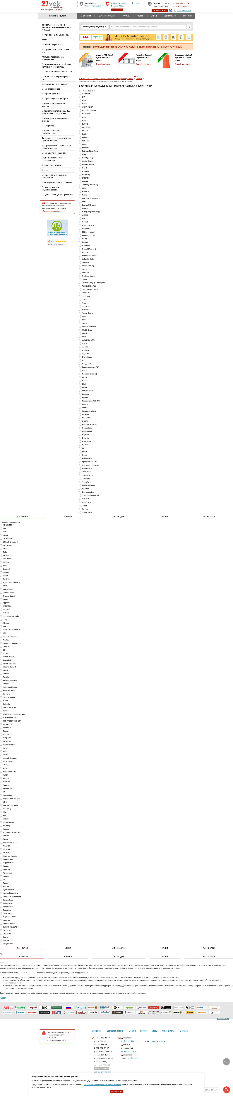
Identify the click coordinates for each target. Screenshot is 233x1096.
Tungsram (86, 306)
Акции (165, 516)
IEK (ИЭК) (86, 175)
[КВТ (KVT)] (117, 1007)
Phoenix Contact (88, 235)
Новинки (68, 516)
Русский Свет (87, 458)
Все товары (22, 516)
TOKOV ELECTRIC (89, 286)
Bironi (84, 104)
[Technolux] (214, 1012)
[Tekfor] (93, 1012)
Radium (85, 242)
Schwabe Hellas (88, 259)
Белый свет (87, 357)
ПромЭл (85, 438)
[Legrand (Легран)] (32, 1007)
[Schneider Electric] (20, 1007)
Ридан (84, 452)
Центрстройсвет (88, 492)
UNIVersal (86, 310)
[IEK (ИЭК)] (44, 1007)
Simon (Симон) (88, 266)
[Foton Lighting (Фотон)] (141, 1007)
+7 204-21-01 (102, 1055)
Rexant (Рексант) (89, 249)
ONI (83, 219)
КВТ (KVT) (86, 377)
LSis (84, 202)
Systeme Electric (88, 276)
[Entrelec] (105, 1012)
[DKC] (153, 1007)
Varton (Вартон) (88, 313)
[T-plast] (214, 1007)
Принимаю (116, 1091)
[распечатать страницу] (226, 1061)
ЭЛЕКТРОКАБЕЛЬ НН (90, 495)
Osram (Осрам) (88, 225)
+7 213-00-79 (102, 1038)
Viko (84, 320)
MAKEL (85, 208)
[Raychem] (32, 1012)
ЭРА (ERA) (86, 502)
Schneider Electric (89, 256)
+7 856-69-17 (102, 1044)
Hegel (84, 168)
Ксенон (85, 404)
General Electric (88, 164)
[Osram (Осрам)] (93, 1007)
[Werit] (178, 1012)
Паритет (85, 435)
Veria (84, 316)
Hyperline (86, 171)
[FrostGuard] (44, 1012)
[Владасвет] (68, 1012)
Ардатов (85, 354)
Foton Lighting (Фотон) (91, 151)
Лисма (84, 408)
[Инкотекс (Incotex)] (56, 1007)
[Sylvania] (202, 1012)
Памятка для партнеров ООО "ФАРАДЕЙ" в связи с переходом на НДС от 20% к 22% (137, 47)
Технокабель (87, 475)
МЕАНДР (85, 414)
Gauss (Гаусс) (87, 161)
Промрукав (86, 441)
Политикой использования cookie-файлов (102, 1085)
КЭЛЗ (84, 384)
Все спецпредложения (52, 211)
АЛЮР (84, 343)
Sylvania (85, 273)
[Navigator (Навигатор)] (190, 1012)
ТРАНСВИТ (86, 472)
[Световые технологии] (165, 1007)
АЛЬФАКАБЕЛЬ (88, 340)
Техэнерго (86, 479)
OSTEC (85, 222)
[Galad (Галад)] (117, 1012)
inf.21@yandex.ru (128, 1051)
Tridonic (85, 303)
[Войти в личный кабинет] (81, 4)
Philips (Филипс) (88, 232)
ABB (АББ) (86, 94)
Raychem (86, 246)
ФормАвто (86, 482)
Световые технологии (91, 465)
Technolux (86, 296)
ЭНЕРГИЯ (86, 499)
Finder (84, 144)
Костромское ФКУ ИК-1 (91, 401)
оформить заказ (117, 10)
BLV (83, 97)
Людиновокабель (89, 411)
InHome (85, 181)
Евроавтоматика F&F (90, 367)
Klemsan (85, 192)
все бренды (223, 1019)
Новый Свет (87, 428)
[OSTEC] (178, 1007)
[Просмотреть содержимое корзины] (107, 4)
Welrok (85, 333)
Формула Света (88, 485)
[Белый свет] (165, 1012)
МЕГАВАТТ (86, 418)
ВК (83, 360)
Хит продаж (118, 516)
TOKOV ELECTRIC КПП (91, 289)
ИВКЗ (84, 371)
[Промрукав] (141, 1012)
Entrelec (85, 141)
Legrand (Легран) (89, 205)
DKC (84, 117)
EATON (85, 124)
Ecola (84, 134)
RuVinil (85, 252)
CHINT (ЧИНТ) (87, 107)
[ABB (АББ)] (8, 1007)
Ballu (84, 100)
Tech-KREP (86, 293)
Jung (84, 188)
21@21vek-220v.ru (129, 1041)
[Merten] (153, 1012)
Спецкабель (87, 468)
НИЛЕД (85, 421)
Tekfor (84, 300)
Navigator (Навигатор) (91, 212)
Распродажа (209, 516)
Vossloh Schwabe (89, 327)
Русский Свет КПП (89, 462)
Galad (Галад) (87, 158)
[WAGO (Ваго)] (129, 1007)
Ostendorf (86, 229)
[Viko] (190, 1007)
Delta (84, 121)
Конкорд (85, 394)
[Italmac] (129, 1012)
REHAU (85, 239)
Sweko (84, 269)
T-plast (84, 279)
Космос (85, 398)
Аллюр (85, 347)
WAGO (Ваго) (87, 330)
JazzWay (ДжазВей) (90, 185)
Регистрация (96, 6)
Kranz (84, 195)
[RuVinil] (56, 1012)
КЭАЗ (84, 381)
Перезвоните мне (160, 10)
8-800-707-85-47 (101, 1048)
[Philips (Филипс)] (81, 1007)
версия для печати (102, 1072)
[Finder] (20, 1012)
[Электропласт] (8, 1012)
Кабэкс (85, 387)
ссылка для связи (157, 1041)
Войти (87, 6)
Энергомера (87, 512)
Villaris (85, 323)
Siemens (85, 262)
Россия (85, 455)
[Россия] (68, 1007)
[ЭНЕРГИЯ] (202, 1007)
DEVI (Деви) (87, 114)
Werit (84, 337)
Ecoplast (85, 137)
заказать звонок (102, 1068)
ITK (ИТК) (85, 178)
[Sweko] (81, 1012)
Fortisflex (86, 148)
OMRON (85, 215)
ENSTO (85, 131)
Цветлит (85, 489)
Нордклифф (87, 431)
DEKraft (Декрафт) (89, 110)
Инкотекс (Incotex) (89, 374)
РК (83, 448)
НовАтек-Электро (89, 425)
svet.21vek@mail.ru (129, 1058)
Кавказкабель (87, 391)
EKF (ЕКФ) (86, 127)
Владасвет (86, 364)
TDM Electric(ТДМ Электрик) (93, 283)
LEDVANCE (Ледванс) (91, 198)
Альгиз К (85, 350)
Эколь (84, 506)
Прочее (85, 445)
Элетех (85, 509)
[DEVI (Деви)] (105, 1007)
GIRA (84, 154)
